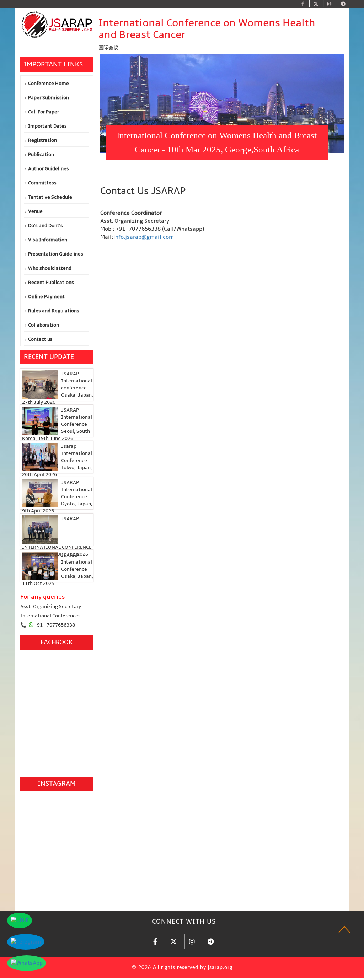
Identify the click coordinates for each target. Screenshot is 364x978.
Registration (42, 140)
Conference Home (48, 83)
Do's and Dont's (45, 225)
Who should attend (49, 268)
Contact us (40, 339)
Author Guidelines (48, 169)
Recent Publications (51, 282)
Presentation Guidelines (55, 254)
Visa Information (47, 240)
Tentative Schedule (50, 197)
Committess (42, 183)
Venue (35, 211)
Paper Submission (48, 98)
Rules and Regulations (53, 311)
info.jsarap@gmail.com (143, 237)
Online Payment (46, 297)
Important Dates (47, 126)
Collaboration (43, 325)
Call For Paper (43, 112)
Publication (41, 154)
